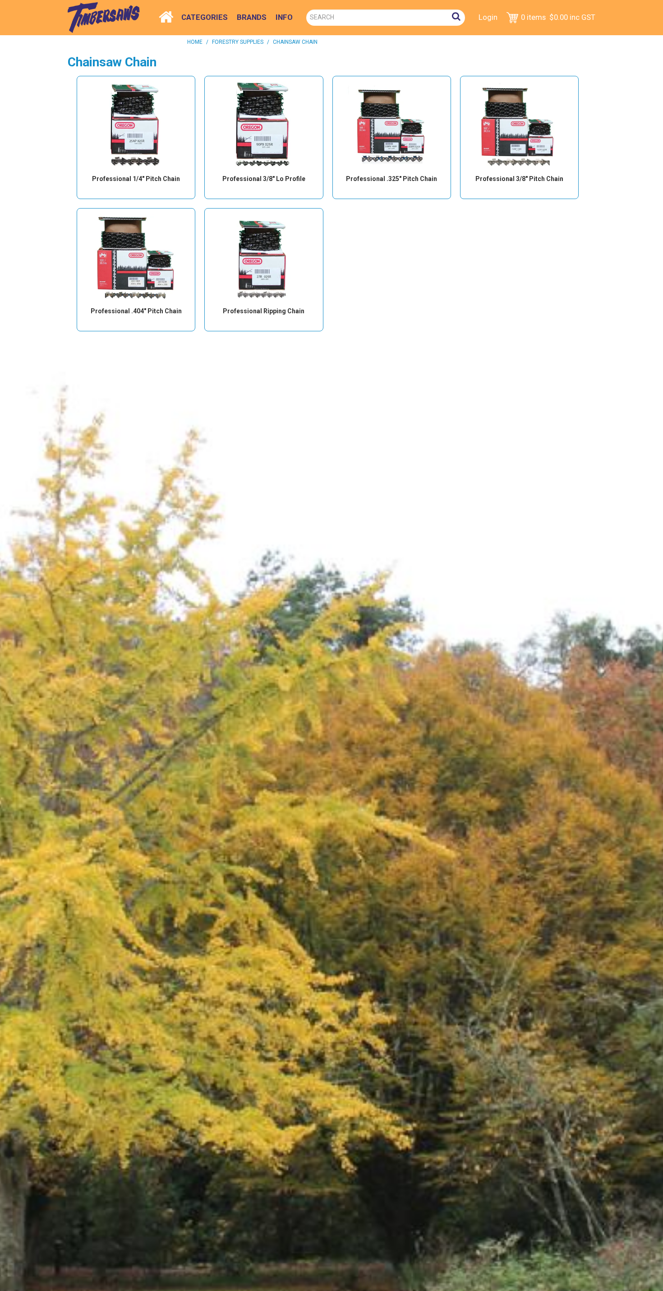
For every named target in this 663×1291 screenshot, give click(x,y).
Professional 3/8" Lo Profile (263, 178)
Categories (204, 17)
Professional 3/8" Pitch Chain (519, 178)
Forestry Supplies (237, 42)
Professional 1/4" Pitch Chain (136, 178)
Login (488, 17)
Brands (252, 17)
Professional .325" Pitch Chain (391, 178)
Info (284, 17)
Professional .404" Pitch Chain (136, 311)
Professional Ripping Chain (263, 311)
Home (166, 15)
